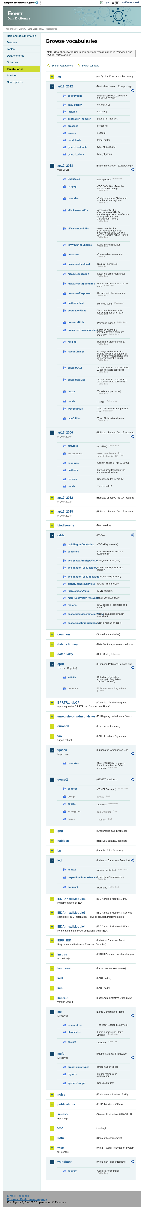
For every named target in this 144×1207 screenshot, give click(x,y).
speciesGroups (76, 1083)
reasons (72, 479)
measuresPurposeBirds (81, 283)
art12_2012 (65, 86)
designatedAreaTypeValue (82, 560)
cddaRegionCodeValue (81, 544)
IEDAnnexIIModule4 (71, 926)
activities (73, 445)
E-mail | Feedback (18, 1195)
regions (72, 605)
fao (59, 736)
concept (72, 788)
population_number (79, 118)
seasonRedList (76, 379)
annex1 (72, 869)
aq (59, 76)
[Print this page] (113, 2)
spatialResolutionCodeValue (82, 623)
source (72, 803)
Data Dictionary (35, 29)
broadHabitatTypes (78, 1067)
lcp (59, 1011)
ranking (72, 341)
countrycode (75, 95)
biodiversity (65, 525)
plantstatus (74, 1032)
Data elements (15, 55)
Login (107, 2)
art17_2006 (65, 432)
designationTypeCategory (82, 567)
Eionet (22, 29)
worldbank (64, 1161)
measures (73, 254)
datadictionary (67, 644)
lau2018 (62, 997)
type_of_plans (76, 154)
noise (61, 1094)
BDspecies (74, 179)
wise (60, 1147)
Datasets (12, 42)
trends (71, 401)
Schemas (12, 62)
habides (63, 840)
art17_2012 (65, 497)
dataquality (65, 654)
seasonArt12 (75, 367)
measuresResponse (79, 293)
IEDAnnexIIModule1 (71, 898)
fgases (62, 750)
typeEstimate (75, 408)
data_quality (75, 104)
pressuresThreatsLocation (82, 330)
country (72, 1171)
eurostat (63, 726)
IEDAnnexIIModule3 (71, 912)
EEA (22, 2)
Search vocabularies (62, 66)
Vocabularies (15, 68)
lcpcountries (75, 1025)
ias (59, 850)
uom (60, 1138)
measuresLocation (78, 273)
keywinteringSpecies (80, 244)
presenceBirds (76, 322)
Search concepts (90, 66)
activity (72, 677)
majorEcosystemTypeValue (82, 597)
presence (73, 126)
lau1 (60, 978)
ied (59, 860)
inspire (62, 954)
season (72, 133)
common (63, 634)
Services (12, 75)
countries (73, 198)
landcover (64, 968)
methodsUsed (76, 303)
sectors (72, 1042)
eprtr (60, 664)
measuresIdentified (79, 264)
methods (73, 470)
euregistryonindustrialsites (76, 716)
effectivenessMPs (78, 210)
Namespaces (14, 82)
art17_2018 (65, 511)
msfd (60, 1053)
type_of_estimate (77, 147)
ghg (60, 830)
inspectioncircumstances (82, 877)
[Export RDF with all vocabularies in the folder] (132, 91)
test (60, 1128)
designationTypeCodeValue (82, 576)
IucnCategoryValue (78, 591)
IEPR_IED (64, 940)
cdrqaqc (72, 186)
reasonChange (76, 351)
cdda (60, 535)
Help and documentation (21, 35)
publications (66, 1104)
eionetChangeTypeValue (81, 583)
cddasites (73, 551)
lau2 (60, 988)
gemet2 (62, 779)
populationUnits (77, 310)
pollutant (73, 887)
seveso (62, 1114)
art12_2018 (65, 165)
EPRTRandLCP (68, 702)
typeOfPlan (74, 418)
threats (72, 391)
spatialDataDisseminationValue (82, 614)
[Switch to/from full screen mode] (118, 2)
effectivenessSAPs (78, 228)
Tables (11, 48)
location (72, 111)
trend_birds (74, 140)
